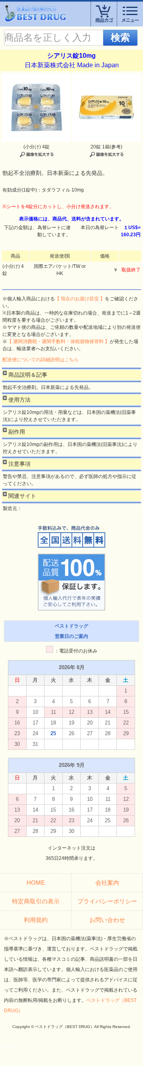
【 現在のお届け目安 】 (80, 299)
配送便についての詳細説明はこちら (40, 359)
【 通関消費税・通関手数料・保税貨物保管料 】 (58, 341)
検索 (120, 37)
